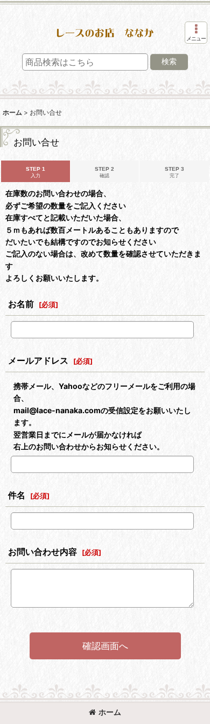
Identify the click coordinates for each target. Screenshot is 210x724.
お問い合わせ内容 (42, 551)
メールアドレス (38, 360)
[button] (196, 33)
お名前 (21, 303)
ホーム (110, 711)
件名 (16, 495)
